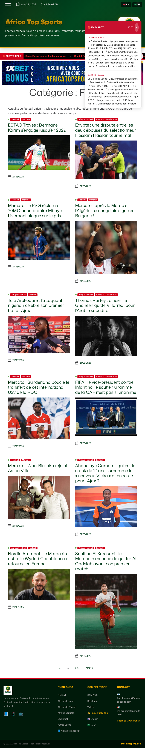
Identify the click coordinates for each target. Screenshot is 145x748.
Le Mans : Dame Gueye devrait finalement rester (30, 56)
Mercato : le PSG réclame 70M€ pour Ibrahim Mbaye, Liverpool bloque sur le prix (35, 210)
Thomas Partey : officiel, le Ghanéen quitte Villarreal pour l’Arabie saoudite (105, 305)
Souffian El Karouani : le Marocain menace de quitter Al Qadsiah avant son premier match (105, 561)
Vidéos (90, 707)
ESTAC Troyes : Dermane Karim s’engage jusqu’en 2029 (37, 127)
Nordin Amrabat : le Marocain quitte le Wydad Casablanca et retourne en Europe (39, 559)
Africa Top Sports (34, 22)
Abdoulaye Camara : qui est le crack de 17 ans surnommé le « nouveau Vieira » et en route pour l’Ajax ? (105, 473)
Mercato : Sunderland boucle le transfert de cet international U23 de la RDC (38, 387)
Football (15, 119)
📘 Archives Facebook (69, 730)
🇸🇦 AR (137, 4)
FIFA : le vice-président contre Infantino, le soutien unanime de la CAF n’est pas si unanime (105, 387)
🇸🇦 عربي (91, 724)
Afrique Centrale (66, 713)
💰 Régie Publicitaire (97, 713)
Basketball (63, 719)
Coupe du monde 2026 (106, 119)
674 (77, 668)
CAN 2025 (92, 695)
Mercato (26, 119)
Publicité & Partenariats (128, 720)
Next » (90, 668)
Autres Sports (64, 724)
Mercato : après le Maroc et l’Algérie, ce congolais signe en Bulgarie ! (105, 210)
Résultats (92, 701)
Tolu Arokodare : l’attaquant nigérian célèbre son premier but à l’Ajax (36, 305)
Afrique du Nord (66, 701)
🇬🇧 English (92, 719)
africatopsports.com (131, 744)
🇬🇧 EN (126, 4)
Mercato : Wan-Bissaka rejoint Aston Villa (38, 468)
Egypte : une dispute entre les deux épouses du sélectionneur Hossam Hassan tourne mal (105, 130)
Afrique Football (86, 119)
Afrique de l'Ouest (67, 707)
